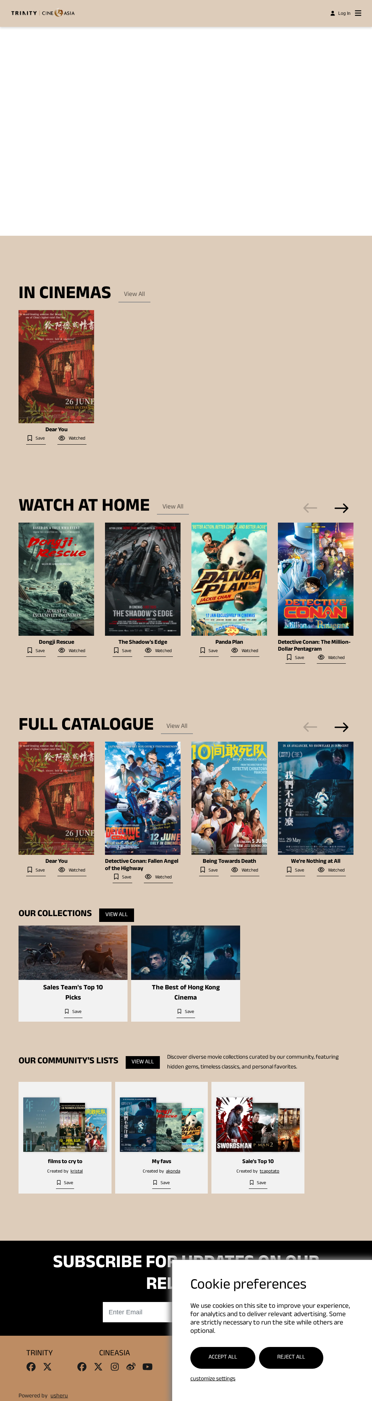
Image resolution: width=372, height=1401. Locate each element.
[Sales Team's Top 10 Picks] (73, 953)
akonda (173, 1172)
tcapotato (269, 1172)
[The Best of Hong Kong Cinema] (185, 953)
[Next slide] (341, 508)
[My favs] (161, 1119)
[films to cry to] (65, 1119)
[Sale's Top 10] (258, 1119)
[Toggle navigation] (358, 13)
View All (134, 295)
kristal (76, 1172)
